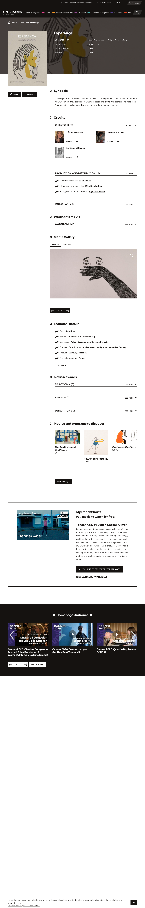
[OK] (133, 903)
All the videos (38, 665)
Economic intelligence (100, 12)
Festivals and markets (64, 12)
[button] (132, 256)
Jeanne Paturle (108, 40)
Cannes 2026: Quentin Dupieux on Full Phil (72, 651)
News (48, 12)
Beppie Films (93, 44)
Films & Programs (33, 12)
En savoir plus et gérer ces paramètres (24, 906)
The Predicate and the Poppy (65, 449)
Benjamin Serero (121, 40)
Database (82, 12)
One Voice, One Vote (124, 447)
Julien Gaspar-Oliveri (112, 525)
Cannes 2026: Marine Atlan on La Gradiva (116, 651)
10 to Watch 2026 (104, 3)
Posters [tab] (67, 244)
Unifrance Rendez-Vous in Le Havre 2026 (76, 3)
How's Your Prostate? (96, 458)
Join (129, 12)
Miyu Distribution (93, 186)
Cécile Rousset (94, 40)
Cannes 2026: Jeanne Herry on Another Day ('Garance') (25, 651)
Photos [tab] (55, 244)
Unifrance (118, 12)
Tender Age (84, 525)
